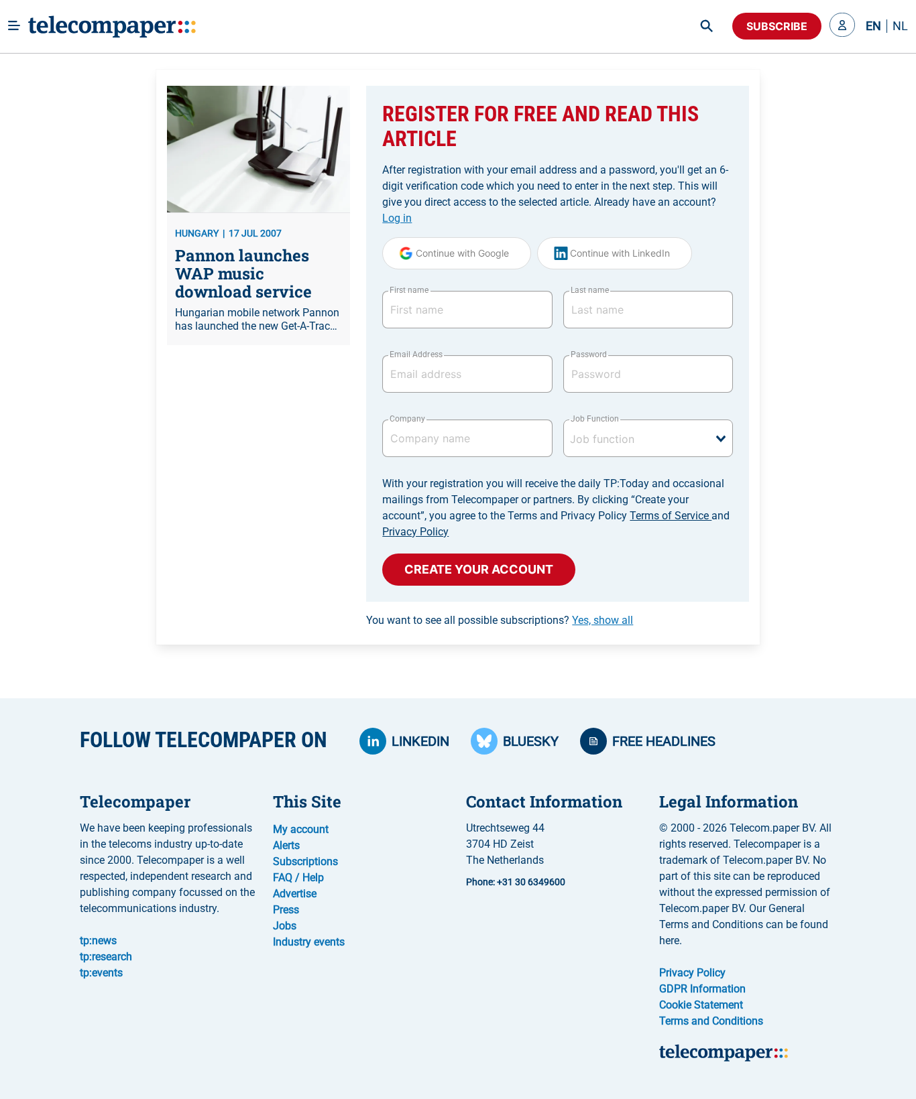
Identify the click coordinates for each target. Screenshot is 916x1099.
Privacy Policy (415, 531)
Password (589, 354)
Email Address (416, 354)
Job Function (595, 419)
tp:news (98, 940)
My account (301, 829)
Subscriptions (305, 861)
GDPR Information (702, 988)
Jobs (284, 925)
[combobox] (648, 438)
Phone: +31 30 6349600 (515, 882)
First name (409, 290)
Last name (590, 290)
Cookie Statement (701, 1004)
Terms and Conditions (711, 1021)
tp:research (106, 956)
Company (407, 419)
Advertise (295, 893)
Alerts (286, 845)
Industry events (309, 941)
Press (286, 909)
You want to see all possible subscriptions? (499, 620)
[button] (842, 26)
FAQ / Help (298, 877)
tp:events (101, 972)
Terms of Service (670, 515)
